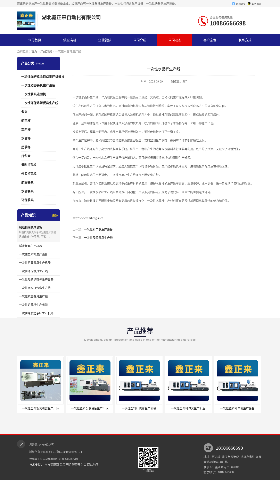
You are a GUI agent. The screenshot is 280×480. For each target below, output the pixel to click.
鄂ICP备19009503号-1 (69, 451)
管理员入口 (79, 464)
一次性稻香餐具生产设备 (38, 85)
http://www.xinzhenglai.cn (88, 218)
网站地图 (93, 464)
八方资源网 (51, 464)
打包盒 (26, 156)
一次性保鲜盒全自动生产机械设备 (44, 76)
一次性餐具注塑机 (33, 94)
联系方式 (245, 40)
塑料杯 (26, 129)
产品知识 (46, 51)
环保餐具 (27, 200)
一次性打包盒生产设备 (98, 229)
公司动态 (174, 40)
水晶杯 (26, 138)
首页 (34, 51)
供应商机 (69, 40)
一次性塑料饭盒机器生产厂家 (40, 408)
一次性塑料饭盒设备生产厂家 (89, 408)
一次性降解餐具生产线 (98, 237)
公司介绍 (139, 40)
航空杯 (26, 120)
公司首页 (34, 40)
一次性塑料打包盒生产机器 (188, 408)
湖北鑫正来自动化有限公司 (45, 459)
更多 (55, 215)
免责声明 (65, 464)
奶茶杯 (26, 147)
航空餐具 (27, 182)
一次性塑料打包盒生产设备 (237, 408)
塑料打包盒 (29, 164)
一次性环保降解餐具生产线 (39, 103)
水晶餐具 (27, 191)
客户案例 (209, 40)
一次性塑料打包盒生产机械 (139, 408)
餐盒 (24, 111)
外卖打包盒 (29, 173)
